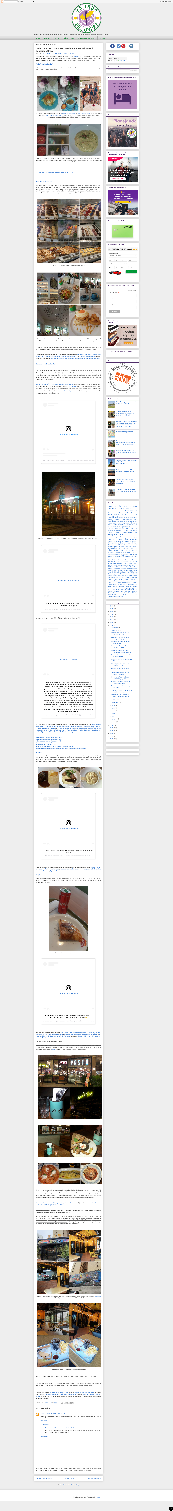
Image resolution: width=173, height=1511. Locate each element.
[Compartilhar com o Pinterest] (73, 1403)
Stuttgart (134, 582)
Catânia (118, 523)
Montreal (134, 560)
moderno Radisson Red (87, 356)
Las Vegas (134, 552)
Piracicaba (46, 871)
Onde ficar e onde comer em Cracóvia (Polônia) (120, 633)
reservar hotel (54, 1392)
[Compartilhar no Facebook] (71, 1403)
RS (131, 572)
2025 (112, 608)
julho (113, 708)
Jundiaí (135, 548)
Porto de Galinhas (116, 570)
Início (38, 38)
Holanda (134, 545)
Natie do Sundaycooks (68, 113)
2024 (112, 611)
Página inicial (69, 1478)
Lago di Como (118, 552)
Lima (122, 554)
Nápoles (119, 563)
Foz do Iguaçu (133, 537)
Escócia (110, 532)
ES (122, 530)
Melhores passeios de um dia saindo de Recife (120, 642)
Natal (121, 561)
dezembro (115, 627)
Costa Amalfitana (133, 526)
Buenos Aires (133, 517)
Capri (114, 523)
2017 (112, 728)
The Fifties (86, 726)
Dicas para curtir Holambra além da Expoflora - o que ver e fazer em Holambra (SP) (126, 461)
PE (136, 565)
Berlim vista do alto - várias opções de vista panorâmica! (125, 470)
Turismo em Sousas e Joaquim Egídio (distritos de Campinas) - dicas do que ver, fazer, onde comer (126, 443)
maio (113, 713)
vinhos (115, 596)
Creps (38, 875)
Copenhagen (124, 527)
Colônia (110, 527)
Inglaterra (111, 549)
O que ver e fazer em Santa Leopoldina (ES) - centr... (120, 678)
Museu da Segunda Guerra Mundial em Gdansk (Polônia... (121, 651)
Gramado (121, 541)
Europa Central (115, 534)
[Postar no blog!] (67, 1403)
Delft (136, 528)
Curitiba (121, 528)
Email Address (114, 292)
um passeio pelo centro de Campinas (73, 1032)
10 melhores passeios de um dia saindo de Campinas (126, 402)
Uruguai (110, 591)
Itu (120, 548)
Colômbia (134, 525)
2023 (112, 614)
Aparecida (134, 508)
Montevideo (128, 560)
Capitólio (110, 523)
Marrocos (134, 558)
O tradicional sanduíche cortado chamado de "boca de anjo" (55, 384)
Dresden (118, 530)
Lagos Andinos (127, 552)
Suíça (114, 584)
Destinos (47, 38)
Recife (110, 574)
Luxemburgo (117, 556)
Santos (116, 581)
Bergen (121, 513)
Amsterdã (122, 509)
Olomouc (135, 563)
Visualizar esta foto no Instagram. (68, 580)
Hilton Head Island (115, 545)
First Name (112, 299)
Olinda (130, 563)
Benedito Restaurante (74, 856)
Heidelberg (133, 543)
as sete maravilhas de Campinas (53, 1034)
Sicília (114, 582)
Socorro (65, 871)
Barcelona (129, 511)
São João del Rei (122, 584)
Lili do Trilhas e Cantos (83, 113)
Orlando (110, 565)
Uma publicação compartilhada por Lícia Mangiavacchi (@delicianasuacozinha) (68, 460)
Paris (127, 567)
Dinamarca (111, 530)
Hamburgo (123, 543)
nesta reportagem (67, 391)
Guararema (134, 541)
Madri (135, 556)
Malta (117, 558)
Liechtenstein (116, 554)
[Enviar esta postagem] (61, 1403)
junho (114, 711)
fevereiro (115, 719)
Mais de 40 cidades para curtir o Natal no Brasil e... (121, 655)
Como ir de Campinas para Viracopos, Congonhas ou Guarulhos (56, 1203)
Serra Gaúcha (123, 581)
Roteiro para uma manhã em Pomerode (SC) (120, 664)
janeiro (114, 722)
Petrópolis (111, 568)
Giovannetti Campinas (73, 609)
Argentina (111, 511)
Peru (135, 567)
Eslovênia (116, 532)
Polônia (128, 568)
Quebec (124, 572)
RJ (128, 572)
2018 (112, 725)
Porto (132, 568)
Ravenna (134, 572)
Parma (132, 567)
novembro (115, 630)
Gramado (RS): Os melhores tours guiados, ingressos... (120, 638)
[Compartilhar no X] (69, 1403)
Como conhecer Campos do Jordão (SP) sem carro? (120, 669)
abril (113, 716)
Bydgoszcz (111, 519)
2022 (112, 617)
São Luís (131, 584)
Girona (115, 541)
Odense (125, 563)
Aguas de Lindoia (130, 506)
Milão (109, 560)
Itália (53, 1049)
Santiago (126, 579)
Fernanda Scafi (50, 1428)
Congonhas (116, 527)
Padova (112, 567)
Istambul (117, 548)
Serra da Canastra (132, 581)
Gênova (116, 543)
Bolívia (115, 514)
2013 (112, 739)
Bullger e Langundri (76, 726)
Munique (110, 561)
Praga (120, 572)
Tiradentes (128, 586)
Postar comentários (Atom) (71, 1485)
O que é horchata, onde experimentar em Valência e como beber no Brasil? (125, 413)
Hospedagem (113, 547)
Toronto (135, 586)
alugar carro (64, 1392)
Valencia (116, 591)
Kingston (110, 550)
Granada (128, 541)
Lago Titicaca (125, 550)
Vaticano (110, 593)
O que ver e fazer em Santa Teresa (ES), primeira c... (120, 646)
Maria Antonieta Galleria (44, 182)
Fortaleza (126, 537)
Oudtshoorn (121, 565)
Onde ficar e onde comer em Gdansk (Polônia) (120, 673)
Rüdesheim (115, 577)
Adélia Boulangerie (63, 726)
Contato (102, 38)
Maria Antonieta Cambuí (44, 64)
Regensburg (116, 574)
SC (119, 577)
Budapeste (126, 517)
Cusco (127, 528)
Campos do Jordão (126, 521)
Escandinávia (133, 530)
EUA (126, 530)
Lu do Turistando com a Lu (53, 115)
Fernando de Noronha (131, 535)
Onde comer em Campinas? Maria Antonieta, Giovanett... (121, 695)
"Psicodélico (72, 386)
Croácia (116, 528)
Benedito (39, 752)
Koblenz (116, 550)
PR (109, 567)
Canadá (134, 521)
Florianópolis (115, 537)
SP (76, 53)
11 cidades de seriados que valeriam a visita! (124, 432)
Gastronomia (57, 53)
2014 (112, 736)
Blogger (98, 1497)
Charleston (134, 523)
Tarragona (121, 586)
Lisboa (126, 554)
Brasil (45, 53)
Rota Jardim (128, 575)
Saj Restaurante (81, 728)
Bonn (123, 514)
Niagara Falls (127, 561)
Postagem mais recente (44, 1478)
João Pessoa (129, 549)
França (119, 539)
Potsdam (129, 570)
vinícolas (120, 596)
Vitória (130, 593)
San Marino (119, 579)
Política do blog (68, 38)
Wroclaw (134, 593)
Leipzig (110, 554)
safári (129, 595)
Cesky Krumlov (126, 523)
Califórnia (129, 519)
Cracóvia (110, 528)
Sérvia (115, 586)
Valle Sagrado (125, 591)
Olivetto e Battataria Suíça (66, 728)
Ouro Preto (129, 565)
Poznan (135, 570)
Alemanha (113, 508)
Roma (115, 575)
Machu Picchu (129, 556)
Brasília (121, 517)
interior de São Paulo (68, 53)
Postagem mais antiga (93, 1478)
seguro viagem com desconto (84, 1392)
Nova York (112, 563)
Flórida (121, 537)
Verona (121, 593)
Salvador (126, 577)
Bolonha (110, 515)
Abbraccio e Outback (49, 728)
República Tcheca (126, 574)
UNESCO (129, 589)
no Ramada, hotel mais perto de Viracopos (63, 356)
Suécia (110, 584)
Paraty (123, 567)
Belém (116, 513)
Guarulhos (111, 543)
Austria (118, 511)
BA (123, 511)
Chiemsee (111, 525)
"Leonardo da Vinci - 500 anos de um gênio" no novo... (121, 691)
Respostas (45, 1424)
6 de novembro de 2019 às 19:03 (64, 1428)
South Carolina (126, 582)
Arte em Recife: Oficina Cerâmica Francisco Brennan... (121, 682)
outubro (114, 700)
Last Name (112, 305)
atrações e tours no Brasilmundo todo (61, 1394)
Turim (117, 589)
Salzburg (131, 577)
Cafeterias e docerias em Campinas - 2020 (48, 737)
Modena (114, 560)
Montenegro (121, 559)
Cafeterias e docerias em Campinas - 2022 (48, 739)
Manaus (122, 558)
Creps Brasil (69, 1021)
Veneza (115, 593)
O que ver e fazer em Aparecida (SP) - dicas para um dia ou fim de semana (126, 491)
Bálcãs (117, 519)
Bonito (119, 514)
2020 (112, 622)
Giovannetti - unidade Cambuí (45, 364)
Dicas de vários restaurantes (44, 743)
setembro (115, 702)
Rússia (110, 577)
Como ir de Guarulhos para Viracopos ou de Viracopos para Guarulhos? (126, 481)
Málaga (116, 561)
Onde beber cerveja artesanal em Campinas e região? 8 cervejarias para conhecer (61, 748)
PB (134, 565)
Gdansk (110, 541)
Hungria (121, 547)
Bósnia (123, 519)
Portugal (124, 570)
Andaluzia (128, 509)
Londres (132, 554)
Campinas (50, 53)
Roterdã (135, 575)
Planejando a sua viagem (86, 38)
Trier (113, 589)
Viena (125, 593)
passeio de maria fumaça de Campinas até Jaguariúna (81, 869)
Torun (109, 589)
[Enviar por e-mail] (65, 1403)
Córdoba (132, 528)
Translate (123, 60)
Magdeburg (111, 558)
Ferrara (110, 537)
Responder (43, 1420)
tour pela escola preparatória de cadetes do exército (81, 1034)
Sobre (57, 38)
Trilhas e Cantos (45, 1413)
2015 (112, 733)
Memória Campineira (72, 715)
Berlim (127, 513)
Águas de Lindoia (55, 871)
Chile (116, 525)
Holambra (39, 871)
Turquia (122, 589)
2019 (112, 625)
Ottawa (115, 565)
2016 (112, 731)
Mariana (128, 558)
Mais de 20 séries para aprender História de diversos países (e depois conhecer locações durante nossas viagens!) (126, 424)
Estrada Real (132, 532)
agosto (114, 705)
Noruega (135, 561)
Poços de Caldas (113, 572)
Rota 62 (121, 575)
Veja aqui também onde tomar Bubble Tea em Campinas (58, 732)
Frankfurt (111, 539)
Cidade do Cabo (124, 525)
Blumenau (134, 513)
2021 (112, 619)
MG (122, 556)
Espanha (124, 532)
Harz (128, 543)
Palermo (118, 567)
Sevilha (110, 582)
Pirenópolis (123, 568)
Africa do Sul (114, 506)
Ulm (136, 589)
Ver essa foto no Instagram (68, 659)
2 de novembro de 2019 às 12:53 (60, 1413)
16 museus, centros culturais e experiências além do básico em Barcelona (126, 452)
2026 (112, 606)
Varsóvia (134, 591)
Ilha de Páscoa (131, 547)
